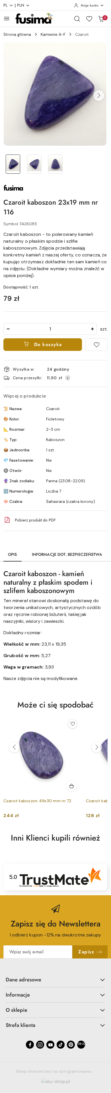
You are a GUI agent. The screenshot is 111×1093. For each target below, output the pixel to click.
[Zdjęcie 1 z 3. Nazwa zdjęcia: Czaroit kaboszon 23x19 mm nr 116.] (12, 164)
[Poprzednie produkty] (14, 747)
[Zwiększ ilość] (92, 329)
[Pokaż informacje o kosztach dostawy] (68, 378)
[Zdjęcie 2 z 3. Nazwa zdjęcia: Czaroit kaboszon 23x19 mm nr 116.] (34, 164)
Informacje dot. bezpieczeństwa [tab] (67, 554)
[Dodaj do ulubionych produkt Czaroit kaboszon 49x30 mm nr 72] (72, 724)
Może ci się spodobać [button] (55, 705)
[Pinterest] (71, 1045)
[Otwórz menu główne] (6, 18)
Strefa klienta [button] (20, 1025)
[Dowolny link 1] (81, 1045)
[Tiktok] (61, 1045)
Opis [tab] (12, 554)
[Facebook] (30, 1045)
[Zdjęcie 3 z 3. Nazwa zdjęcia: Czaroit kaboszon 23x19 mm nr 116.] (55, 164)
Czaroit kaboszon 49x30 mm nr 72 (37, 800)
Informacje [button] (18, 995)
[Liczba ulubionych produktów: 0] (89, 18)
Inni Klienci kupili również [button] (55, 838)
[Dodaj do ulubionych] (96, 344)
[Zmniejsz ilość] (8, 329)
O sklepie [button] (16, 1010)
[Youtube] (50, 1045)
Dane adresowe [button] (23, 979)
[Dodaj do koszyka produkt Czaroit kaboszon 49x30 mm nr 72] (72, 786)
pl (5, 5)
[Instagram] (40, 1045)
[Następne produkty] (97, 747)
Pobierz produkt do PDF (35, 520)
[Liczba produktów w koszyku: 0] (101, 18)
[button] (98, 95)
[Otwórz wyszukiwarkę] (77, 18)
